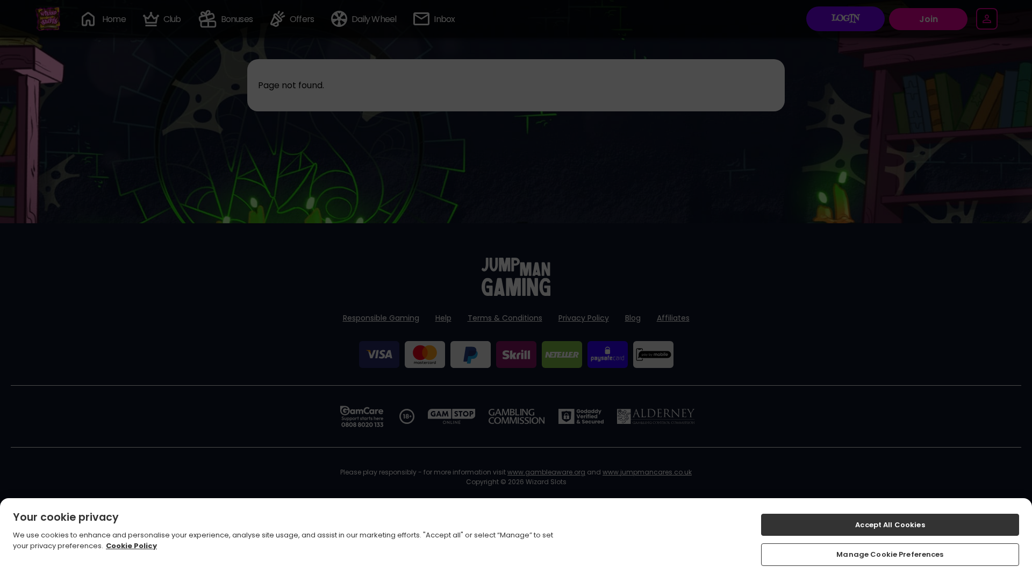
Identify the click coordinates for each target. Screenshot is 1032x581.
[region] (516, 539)
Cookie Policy (131, 545)
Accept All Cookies (889, 525)
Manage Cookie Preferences (889, 554)
